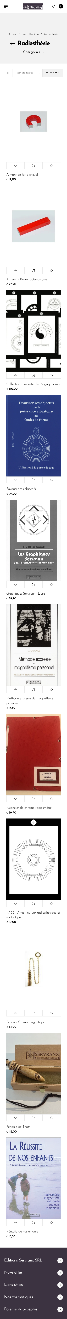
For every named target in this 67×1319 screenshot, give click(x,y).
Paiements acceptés (20, 1309)
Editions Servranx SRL (23, 1260)
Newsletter (13, 1273)
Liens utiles (13, 1285)
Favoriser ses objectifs (21, 489)
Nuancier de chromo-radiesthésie (29, 808)
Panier (61, 6)
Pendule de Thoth (18, 1127)
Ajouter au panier (33, 165)
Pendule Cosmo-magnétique (25, 1022)
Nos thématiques (18, 1297)
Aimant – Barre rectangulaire (26, 279)
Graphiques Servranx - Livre (25, 593)
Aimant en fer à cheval (22, 175)
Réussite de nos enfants (22, 1231)
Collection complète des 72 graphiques (33, 384)
